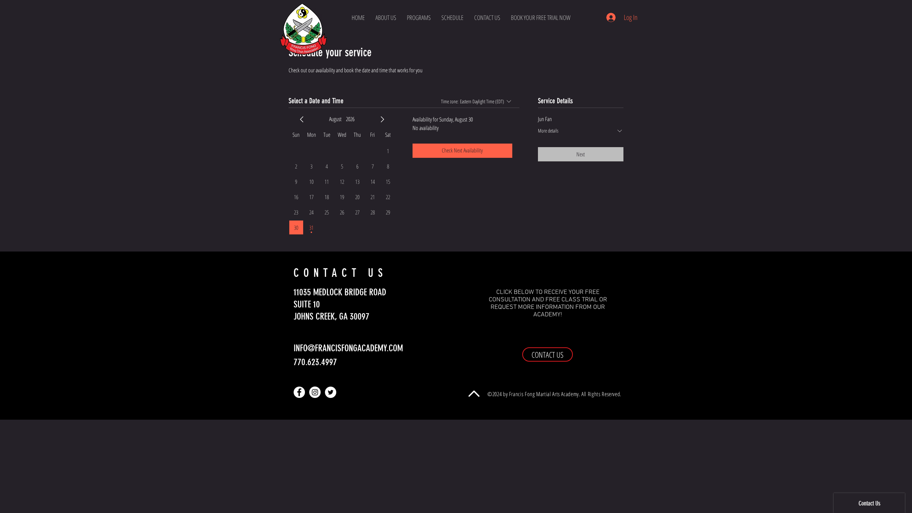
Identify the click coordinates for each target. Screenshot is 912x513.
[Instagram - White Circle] (315, 392)
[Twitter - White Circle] (330, 392)
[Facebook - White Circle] (299, 392)
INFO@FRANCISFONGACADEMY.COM (348, 348)
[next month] (382, 119)
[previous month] (301, 119)
